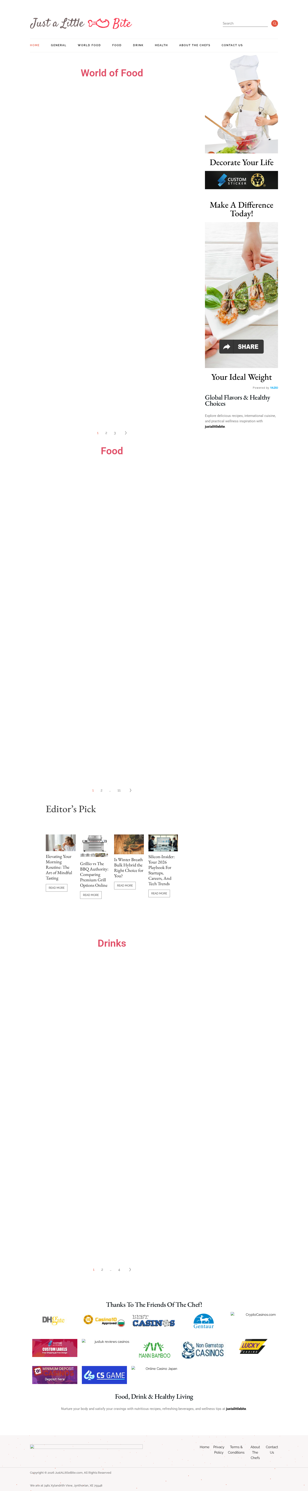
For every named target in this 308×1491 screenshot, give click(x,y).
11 (119, 790)
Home (204, 1447)
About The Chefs (255, 1452)
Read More (56, 887)
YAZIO (274, 388)
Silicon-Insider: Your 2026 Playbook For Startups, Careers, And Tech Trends (161, 870)
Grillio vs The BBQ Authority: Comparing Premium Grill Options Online (94, 874)
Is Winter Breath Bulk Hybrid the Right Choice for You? (128, 867)
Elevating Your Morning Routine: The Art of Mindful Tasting (59, 867)
